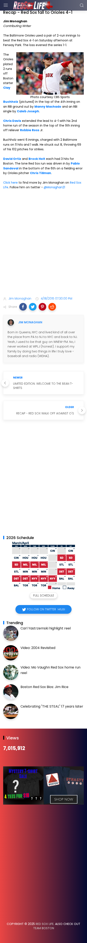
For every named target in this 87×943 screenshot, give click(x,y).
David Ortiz (12, 159)
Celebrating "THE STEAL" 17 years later (51, 706)
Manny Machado (47, 106)
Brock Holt (37, 159)
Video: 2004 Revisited (37, 647)
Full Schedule (43, 595)
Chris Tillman (40, 173)
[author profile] (11, 322)
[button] (23, 307)
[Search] (82, 5)
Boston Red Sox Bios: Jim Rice (44, 686)
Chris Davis (12, 121)
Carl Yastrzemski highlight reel (45, 628)
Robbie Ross (29, 130)
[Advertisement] (43, 244)
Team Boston (43, 928)
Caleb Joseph (28, 111)
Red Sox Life (45, 924)
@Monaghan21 (54, 187)
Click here (10, 182)
